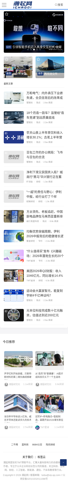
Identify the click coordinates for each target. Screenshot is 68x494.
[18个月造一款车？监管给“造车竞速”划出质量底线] (14, 117)
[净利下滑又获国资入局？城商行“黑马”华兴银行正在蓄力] (14, 177)
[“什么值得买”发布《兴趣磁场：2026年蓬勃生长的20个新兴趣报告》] (14, 256)
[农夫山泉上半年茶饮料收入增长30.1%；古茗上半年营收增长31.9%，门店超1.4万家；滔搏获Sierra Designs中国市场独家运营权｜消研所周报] (14, 137)
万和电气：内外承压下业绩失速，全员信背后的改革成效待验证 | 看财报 (44, 97)
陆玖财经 (50, 444)
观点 (38, 102)
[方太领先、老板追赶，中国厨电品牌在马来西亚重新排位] (14, 216)
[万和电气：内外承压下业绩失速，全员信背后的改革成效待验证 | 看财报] (14, 97)
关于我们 (27, 456)
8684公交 (37, 444)
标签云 (42, 456)
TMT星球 (30, 261)
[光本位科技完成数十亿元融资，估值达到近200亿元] (14, 315)
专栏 (40, 241)
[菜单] (4, 4)
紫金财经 (30, 241)
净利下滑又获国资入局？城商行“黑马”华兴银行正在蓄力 (44, 177)
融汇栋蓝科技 (32, 221)
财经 (38, 182)
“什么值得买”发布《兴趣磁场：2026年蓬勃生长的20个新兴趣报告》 (45, 256)
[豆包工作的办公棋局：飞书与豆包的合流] (14, 157)
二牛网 (14, 444)
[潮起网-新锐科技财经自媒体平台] (20, 4)
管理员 (29, 102)
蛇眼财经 (30, 201)
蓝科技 (25, 444)
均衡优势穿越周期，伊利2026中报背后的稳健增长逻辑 (44, 236)
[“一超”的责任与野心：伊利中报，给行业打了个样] (14, 196)
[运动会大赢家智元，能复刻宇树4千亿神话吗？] (14, 295)
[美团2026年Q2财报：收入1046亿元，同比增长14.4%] (14, 275)
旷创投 (29, 182)
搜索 (60, 4)
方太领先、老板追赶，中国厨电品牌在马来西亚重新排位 (44, 216)
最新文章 (8, 83)
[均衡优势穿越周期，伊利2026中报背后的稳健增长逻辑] (14, 236)
